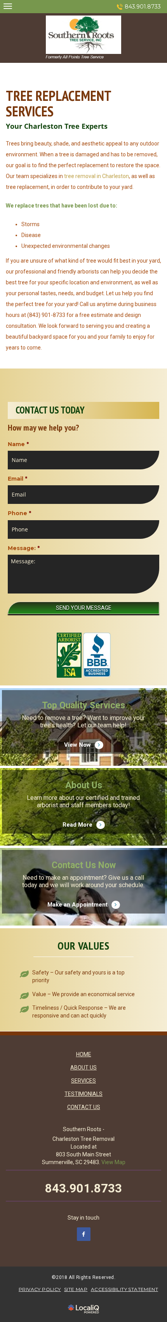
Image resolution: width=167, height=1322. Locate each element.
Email (17, 478)
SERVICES (83, 1081)
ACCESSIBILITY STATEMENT (124, 1289)
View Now (83, 735)
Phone (19, 513)
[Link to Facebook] (83, 1234)
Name (18, 444)
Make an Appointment (83, 895)
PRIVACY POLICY (40, 1289)
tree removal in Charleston (96, 176)
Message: (24, 548)
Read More (84, 815)
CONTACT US (83, 1107)
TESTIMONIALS (83, 1094)
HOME (83, 1054)
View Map (113, 1162)
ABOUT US (83, 1067)
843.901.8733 (143, 6)
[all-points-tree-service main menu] (7, 6)
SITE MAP (75, 1289)
